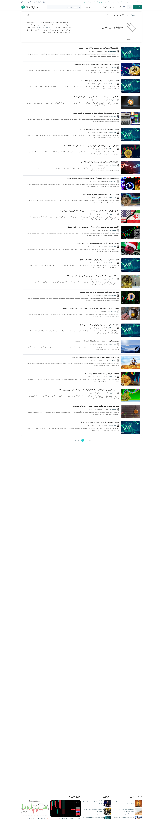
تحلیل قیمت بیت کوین (45, 27)
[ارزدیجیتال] (29, 7)
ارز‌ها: (140, 2)
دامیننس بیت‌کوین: (130, 2)
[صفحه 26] (97, 440)
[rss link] (28, 15)
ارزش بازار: (107, 2)
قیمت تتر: (92, 2)
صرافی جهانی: (116, 2)
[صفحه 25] (66, 440)
